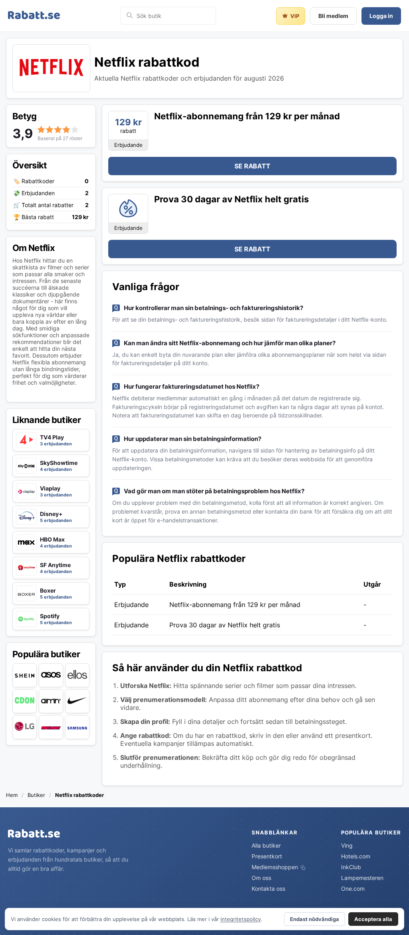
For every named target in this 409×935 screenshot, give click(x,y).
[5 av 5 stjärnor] (74, 129)
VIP (294, 16)
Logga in (381, 15)
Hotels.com (355, 856)
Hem (12, 795)
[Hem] (34, 16)
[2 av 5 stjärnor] (49, 129)
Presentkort (267, 856)
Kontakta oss (268, 888)
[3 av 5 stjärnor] (58, 129)
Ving (347, 845)
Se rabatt (252, 166)
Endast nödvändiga (314, 919)
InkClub (351, 867)
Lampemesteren (362, 877)
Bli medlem (333, 15)
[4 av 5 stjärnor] (66, 129)
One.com (353, 888)
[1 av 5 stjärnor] (41, 129)
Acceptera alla (373, 919)
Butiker (36, 795)
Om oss (261, 877)
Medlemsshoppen (276, 867)
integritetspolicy (240, 919)
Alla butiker (266, 845)
